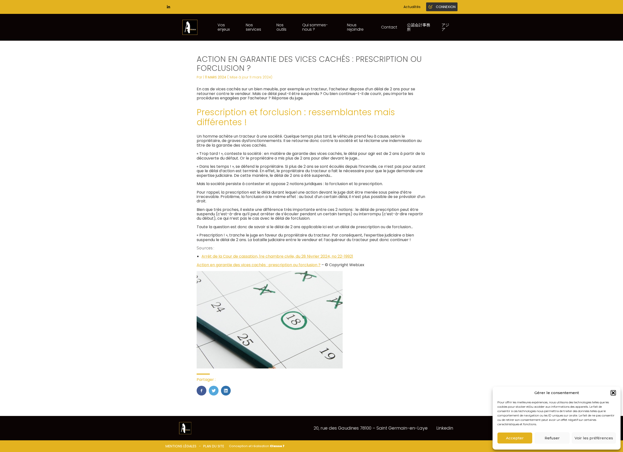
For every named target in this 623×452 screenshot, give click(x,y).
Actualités (412, 6)
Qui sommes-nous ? (315, 27)
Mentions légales (180, 446)
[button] (613, 392)
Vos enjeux (224, 27)
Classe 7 (277, 446)
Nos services (253, 27)
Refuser (552, 438)
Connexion (446, 6)
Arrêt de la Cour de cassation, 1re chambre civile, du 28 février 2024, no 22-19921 (277, 256)
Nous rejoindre (355, 27)
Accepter (515, 438)
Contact (389, 27)
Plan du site (213, 446)
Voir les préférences (594, 438)
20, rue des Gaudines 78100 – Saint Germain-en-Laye (371, 428)
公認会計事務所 (418, 27)
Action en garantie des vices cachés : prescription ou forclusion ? (259, 265)
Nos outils (281, 27)
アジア (445, 27)
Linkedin (444, 428)
